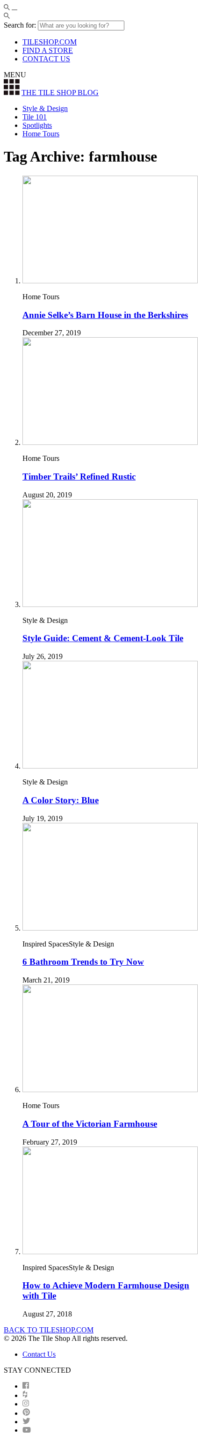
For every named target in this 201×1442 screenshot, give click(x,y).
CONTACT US (46, 59)
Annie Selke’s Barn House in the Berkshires (105, 315)
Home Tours (40, 134)
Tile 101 (34, 117)
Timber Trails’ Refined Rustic (79, 476)
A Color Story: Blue (60, 800)
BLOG (60, 92)
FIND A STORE (47, 50)
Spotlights (37, 125)
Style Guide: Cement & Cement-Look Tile (102, 638)
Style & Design (45, 108)
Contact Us (39, 1354)
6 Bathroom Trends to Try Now (83, 962)
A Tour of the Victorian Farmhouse (89, 1124)
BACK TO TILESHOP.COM (48, 1330)
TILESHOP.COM (49, 42)
